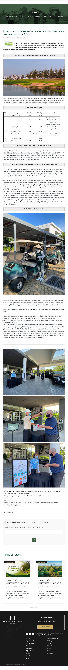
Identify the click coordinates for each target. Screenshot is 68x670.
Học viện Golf (30, 641)
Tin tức (28, 653)
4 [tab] (36, 607)
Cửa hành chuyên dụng (53, 638)
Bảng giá (49, 643)
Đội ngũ (49, 650)
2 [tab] (33, 607)
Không (46, 522)
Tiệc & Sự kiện (30, 651)
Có (34, 522)
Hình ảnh (28, 656)
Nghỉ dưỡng (50, 646)
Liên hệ (49, 648)
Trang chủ (8, 16)
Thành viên (29, 648)
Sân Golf (28, 638)
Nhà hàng (49, 641)
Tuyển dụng (50, 653)
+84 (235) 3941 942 (47, 621)
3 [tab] (35, 607)
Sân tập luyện (30, 643)
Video (27, 658)
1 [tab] (31, 607)
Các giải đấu (29, 646)
